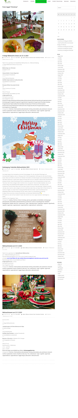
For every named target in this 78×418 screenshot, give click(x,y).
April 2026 (60, 61)
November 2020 (61, 173)
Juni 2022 (60, 139)
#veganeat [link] (17, 102)
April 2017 (60, 245)
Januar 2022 (60, 148)
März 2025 (60, 84)
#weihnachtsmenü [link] (22, 105)
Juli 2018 (59, 218)
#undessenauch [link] (28, 103)
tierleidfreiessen (5, 203)
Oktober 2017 (60, 235)
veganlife (42, 110)
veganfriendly (51, 203)
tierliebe (11, 203)
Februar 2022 (60, 146)
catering (11, 200)
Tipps (34, 57)
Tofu (28, 110)
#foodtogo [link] (42, 102)
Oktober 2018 (60, 213)
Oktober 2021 (60, 154)
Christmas (11, 109)
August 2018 (60, 216)
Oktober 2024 (60, 94)
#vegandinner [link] (30, 102)
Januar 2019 (60, 207)
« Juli (58, 36)
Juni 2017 (60, 241)
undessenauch (33, 110)
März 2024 (60, 103)
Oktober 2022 (60, 131)
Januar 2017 (60, 250)
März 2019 (60, 203)
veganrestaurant (16, 205)
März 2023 (60, 124)
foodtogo (24, 200)
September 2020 (61, 177)
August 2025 (60, 75)
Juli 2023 (59, 116)
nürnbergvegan (47, 200)
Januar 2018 (60, 230)
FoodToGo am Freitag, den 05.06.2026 (65, 50)
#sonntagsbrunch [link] (6, 107)
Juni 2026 (60, 59)
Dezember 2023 (61, 109)
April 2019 (60, 201)
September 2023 (61, 114)
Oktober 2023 (60, 112)
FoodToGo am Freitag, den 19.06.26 (65, 48)
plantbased (44, 109)
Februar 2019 (60, 205)
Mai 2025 (59, 80)
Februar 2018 (60, 228)
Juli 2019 (59, 196)
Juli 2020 (59, 179)
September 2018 (61, 214)
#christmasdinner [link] (41, 103)
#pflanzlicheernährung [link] (37, 100)
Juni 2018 (60, 220)
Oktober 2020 (60, 175)
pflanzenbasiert (5, 201)
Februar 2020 (60, 186)
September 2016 (61, 258)
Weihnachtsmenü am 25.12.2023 (12, 246)
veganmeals (47, 110)
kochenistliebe (40, 200)
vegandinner (40, 203)
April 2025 (60, 82)
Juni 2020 (60, 180)
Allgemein (24, 57)
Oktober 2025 (60, 73)
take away (24, 110)
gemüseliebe (34, 200)
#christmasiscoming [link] (7, 105)
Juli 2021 (59, 158)
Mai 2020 (59, 182)
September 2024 (61, 95)
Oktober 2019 (60, 192)
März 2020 (60, 184)
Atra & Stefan (18, 57)
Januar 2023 (60, 128)
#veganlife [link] (12, 102)
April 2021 (60, 163)
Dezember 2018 (61, 209)
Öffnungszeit (27, 57)
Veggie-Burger (21, 112)
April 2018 (60, 224)
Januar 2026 (60, 67)
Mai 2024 (59, 101)
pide (40, 109)
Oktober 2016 (60, 256)
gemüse (28, 200)
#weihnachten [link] (15, 105)
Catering (59, 266)
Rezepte (59, 271)
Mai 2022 (59, 141)
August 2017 (60, 239)
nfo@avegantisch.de (7, 95)
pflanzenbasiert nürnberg (27, 109)
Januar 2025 (60, 88)
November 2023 (61, 111)
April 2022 (60, 143)
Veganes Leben (61, 275)
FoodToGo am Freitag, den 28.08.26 (65, 41)
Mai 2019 (59, 199)
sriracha (15, 110)
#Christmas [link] (34, 103)
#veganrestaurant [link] (6, 103)
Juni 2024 (60, 99)
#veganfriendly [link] (23, 102)
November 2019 (61, 190)
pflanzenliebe (36, 109)
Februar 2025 (60, 86)
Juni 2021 (60, 160)
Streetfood (19, 110)
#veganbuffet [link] (14, 107)
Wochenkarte (42, 57)
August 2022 (60, 135)
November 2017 (61, 233)
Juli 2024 (59, 97)
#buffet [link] (47, 105)
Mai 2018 (59, 222)
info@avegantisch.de (7, 261)
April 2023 (60, 122)
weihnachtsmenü (35, 112)
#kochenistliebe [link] (21, 103)
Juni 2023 (60, 118)
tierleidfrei (47, 201)
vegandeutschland (33, 203)
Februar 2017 (60, 248)
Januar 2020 (60, 188)
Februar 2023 (60, 126)
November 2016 (61, 254)
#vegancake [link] (30, 105)
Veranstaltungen (37, 57)
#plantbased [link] (14, 100)
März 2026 (60, 63)
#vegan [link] (9, 100)
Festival (19, 200)
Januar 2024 (60, 107)
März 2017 (60, 247)
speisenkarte (10, 110)
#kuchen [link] (35, 105)
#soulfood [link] (4, 100)
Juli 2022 (59, 137)
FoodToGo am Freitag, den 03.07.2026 (65, 46)
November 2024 (61, 92)
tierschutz (16, 203)
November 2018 (61, 211)
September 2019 (61, 194)
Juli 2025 (59, 76)
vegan (38, 110)
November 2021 (61, 152)
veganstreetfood (6, 112)
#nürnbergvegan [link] (6, 102)
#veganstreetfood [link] (41, 105)
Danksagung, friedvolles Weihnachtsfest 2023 (15, 167)
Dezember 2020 (61, 171)
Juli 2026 (59, 58)
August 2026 (60, 56)
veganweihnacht (14, 112)
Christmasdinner (17, 109)
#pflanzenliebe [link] (20, 100)
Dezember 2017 (61, 231)
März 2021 (60, 165)
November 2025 (61, 71)
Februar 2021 (60, 167)
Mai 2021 (59, 162)
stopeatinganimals (40, 201)
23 (74, 26)
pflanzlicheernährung (21, 201)
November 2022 (61, 129)
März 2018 (60, 226)
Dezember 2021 (61, 150)
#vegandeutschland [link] (46, 100)
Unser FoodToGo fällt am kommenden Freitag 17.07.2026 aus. (65, 43)
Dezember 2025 (61, 69)
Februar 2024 (60, 105)
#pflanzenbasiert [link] (28, 100)
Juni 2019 (60, 197)
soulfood (4, 110)
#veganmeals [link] (37, 102)
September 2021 (61, 156)
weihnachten (28, 112)
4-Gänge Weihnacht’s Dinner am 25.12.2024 (15, 56)
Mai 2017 (59, 243)
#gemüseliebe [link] (14, 103)
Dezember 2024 (61, 90)
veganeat (46, 203)
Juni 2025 (60, 78)
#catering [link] (48, 102)
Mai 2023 (59, 120)
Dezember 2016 (61, 252)
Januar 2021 (60, 169)
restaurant (49, 109)
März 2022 (60, 145)
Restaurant (31, 57)
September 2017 (61, 237)
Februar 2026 (60, 65)
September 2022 (61, 133)
